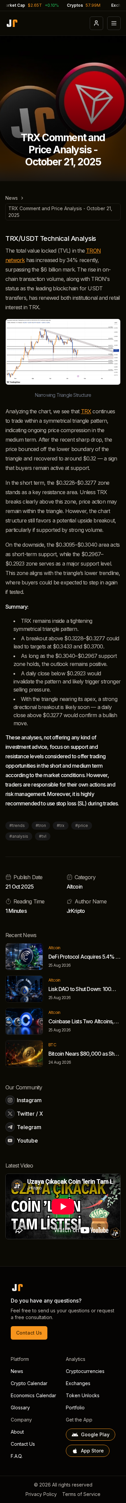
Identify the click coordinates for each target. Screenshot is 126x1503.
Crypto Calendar (29, 1383)
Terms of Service (81, 1494)
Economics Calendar (33, 1395)
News (11, 198)
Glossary (20, 1407)
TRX (86, 411)
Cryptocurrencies (85, 1371)
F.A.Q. (17, 1456)
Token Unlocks (82, 1395)
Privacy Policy (41, 1494)
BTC (52, 1044)
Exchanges (78, 1383)
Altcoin (74, 886)
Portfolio (75, 1407)
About (17, 1432)
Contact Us (29, 1333)
